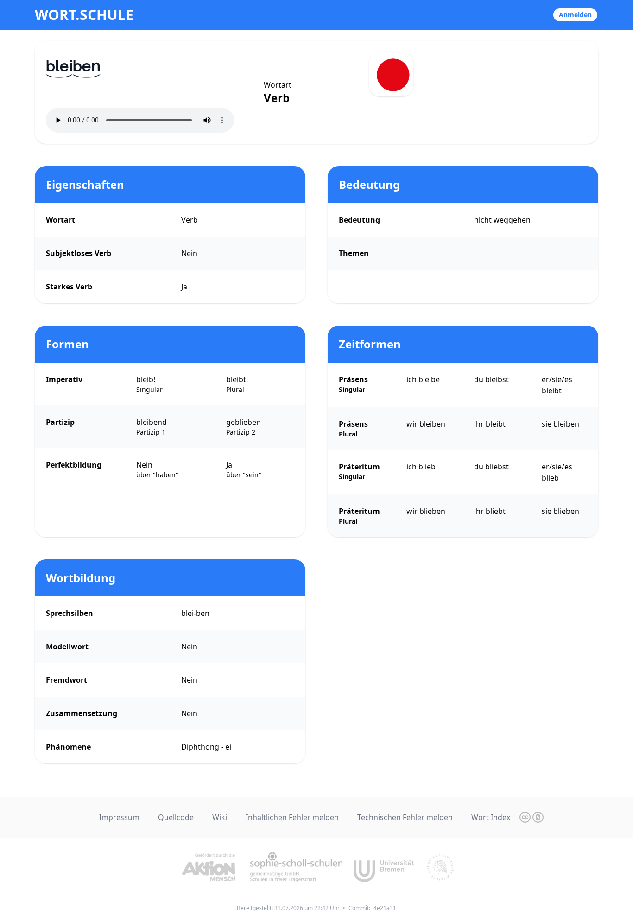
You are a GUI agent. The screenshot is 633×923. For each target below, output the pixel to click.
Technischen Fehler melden (405, 817)
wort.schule (84, 14)
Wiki (219, 817)
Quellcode (176, 817)
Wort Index (490, 817)
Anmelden (575, 14)
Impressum (119, 817)
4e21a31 (384, 908)
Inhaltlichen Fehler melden (292, 817)
